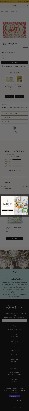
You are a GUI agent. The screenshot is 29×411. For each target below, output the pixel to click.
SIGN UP (8, 210)
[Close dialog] (27, 196)
